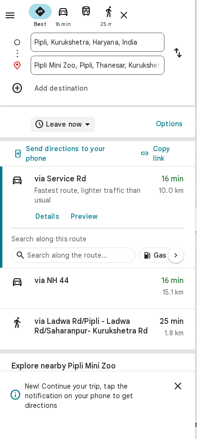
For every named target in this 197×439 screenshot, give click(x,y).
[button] (97, 288)
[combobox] (97, 42)
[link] (97, 217)
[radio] (40, 14)
